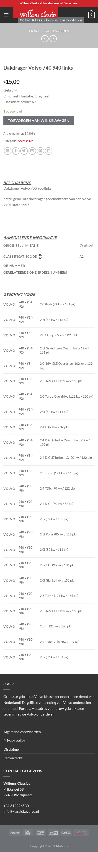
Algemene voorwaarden (22, 731)
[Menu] (6, 14)
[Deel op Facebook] (16, 151)
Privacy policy (14, 740)
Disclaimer (11, 749)
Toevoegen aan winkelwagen (39, 120)
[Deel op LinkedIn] (48, 151)
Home (34, 31)
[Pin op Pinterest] (40, 151)
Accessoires (57, 31)
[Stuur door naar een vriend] (32, 151)
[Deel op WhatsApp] (7, 151)
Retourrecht (13, 758)
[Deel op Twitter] (24, 151)
